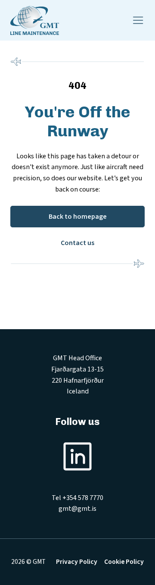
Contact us (77, 243)
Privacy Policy (76, 561)
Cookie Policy (124, 561)
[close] (138, 20)
